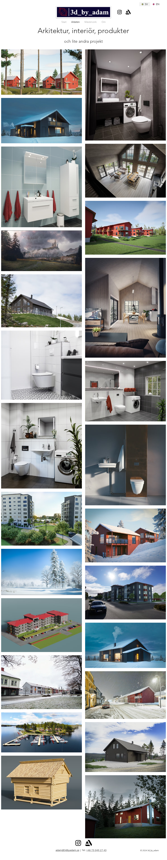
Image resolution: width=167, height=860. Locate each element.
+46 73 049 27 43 (96, 850)
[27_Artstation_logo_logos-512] (128, 12)
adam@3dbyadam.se (67, 850)
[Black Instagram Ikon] (119, 12)
